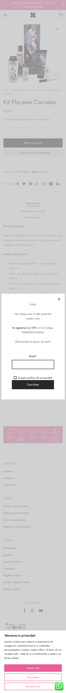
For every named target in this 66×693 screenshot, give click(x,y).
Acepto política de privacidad (35, 378)
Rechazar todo (33, 686)
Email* (33, 356)
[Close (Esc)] (59, 299)
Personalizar (33, 677)
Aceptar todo (33, 668)
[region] (33, 661)
